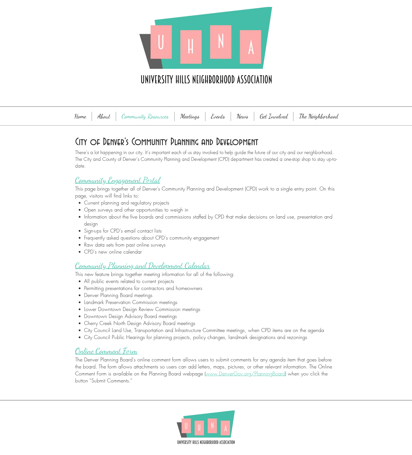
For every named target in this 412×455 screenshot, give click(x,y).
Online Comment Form (106, 351)
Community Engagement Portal (117, 180)
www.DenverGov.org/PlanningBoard (245, 373)
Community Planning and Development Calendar (142, 265)
